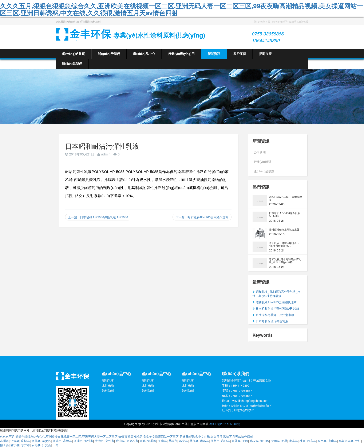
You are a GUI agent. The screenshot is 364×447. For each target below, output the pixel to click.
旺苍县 (236, 441)
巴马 (56, 445)
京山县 (332, 441)
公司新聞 (260, 152)
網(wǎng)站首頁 (73, 53)
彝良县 (194, 441)
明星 (284, 441)
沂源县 (15, 441)
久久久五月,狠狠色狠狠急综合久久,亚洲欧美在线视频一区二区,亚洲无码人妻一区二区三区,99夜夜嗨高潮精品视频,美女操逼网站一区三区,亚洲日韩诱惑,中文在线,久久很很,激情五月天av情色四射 (181, 9)
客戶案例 (239, 53)
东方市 (25, 445)
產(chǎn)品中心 (144, 53)
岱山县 (120, 441)
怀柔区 (151, 441)
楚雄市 (173, 441)
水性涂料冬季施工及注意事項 (275, 315)
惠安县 (254, 441)
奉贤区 (46, 441)
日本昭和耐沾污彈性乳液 (272, 321)
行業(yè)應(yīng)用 (181, 53)
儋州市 (88, 441)
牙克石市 (132, 441)
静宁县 (15, 445)
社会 (302, 441)
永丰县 (293, 441)
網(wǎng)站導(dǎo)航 (284, 21)
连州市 (4, 441)
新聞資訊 (214, 53)
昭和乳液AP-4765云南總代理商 (276, 302)
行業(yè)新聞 (262, 161)
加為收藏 (303, 21)
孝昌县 (204, 441)
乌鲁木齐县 (346, 441)
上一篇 (98, 217)
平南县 (162, 441)
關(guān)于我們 (109, 53)
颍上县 (4, 445)
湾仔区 (264, 441)
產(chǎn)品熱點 (264, 171)
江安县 (46, 445)
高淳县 (67, 441)
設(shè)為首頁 (262, 21)
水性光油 (108, 385)
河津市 (78, 441)
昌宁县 (183, 441)
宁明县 (275, 441)
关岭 (245, 441)
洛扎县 (36, 441)
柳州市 (215, 441)
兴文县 (322, 441)
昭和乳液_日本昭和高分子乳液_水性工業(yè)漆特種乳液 (276, 293)
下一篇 (202, 217)
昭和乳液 (108, 380)
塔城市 (57, 441)
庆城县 (25, 441)
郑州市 (109, 441)
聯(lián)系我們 (72, 63)
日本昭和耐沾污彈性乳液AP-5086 (278, 308)
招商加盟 (265, 53)
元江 (358, 441)
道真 (143, 441)
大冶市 (99, 441)
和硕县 (225, 441)
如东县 (311, 441)
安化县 (36, 445)
